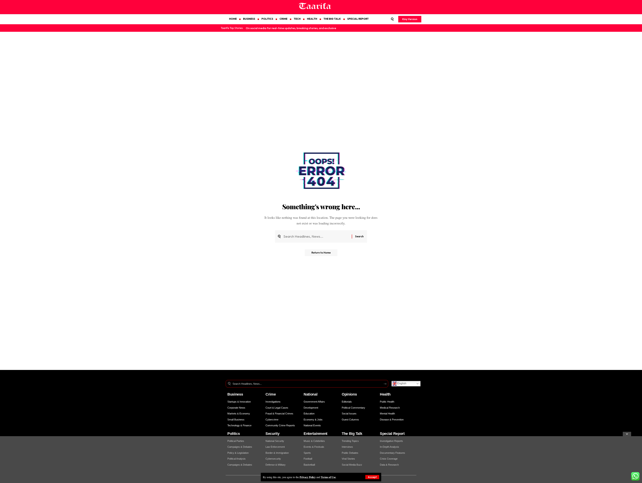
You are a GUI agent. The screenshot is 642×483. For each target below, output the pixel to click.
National (310, 394)
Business (235, 394)
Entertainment (315, 433)
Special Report (392, 433)
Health (385, 394)
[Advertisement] (100, 459)
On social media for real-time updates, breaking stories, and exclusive (291, 28)
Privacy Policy (308, 477)
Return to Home (321, 252)
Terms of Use (328, 477)
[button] (372, 477)
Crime (270, 394)
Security (272, 433)
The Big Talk (352, 433)
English (401, 383)
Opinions (349, 394)
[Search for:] (316, 236)
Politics (233, 433)
